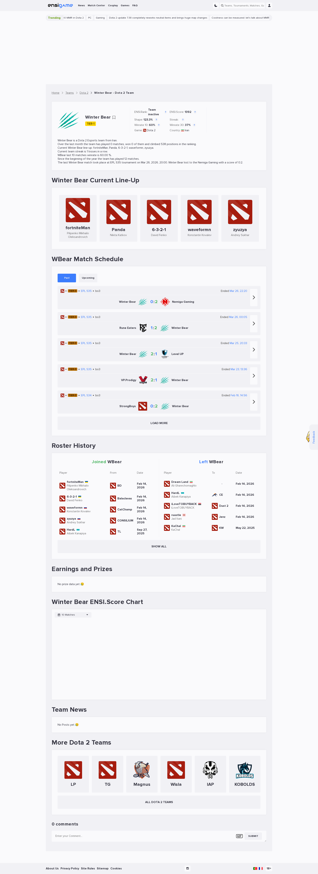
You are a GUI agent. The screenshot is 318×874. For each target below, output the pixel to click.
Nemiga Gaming (208, 162)
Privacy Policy (70, 868)
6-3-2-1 (123, 148)
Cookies (116, 868)
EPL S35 (115, 162)
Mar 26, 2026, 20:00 (154, 162)
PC (73, 17)
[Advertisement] (159, 52)
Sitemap (103, 868)
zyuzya (148, 148)
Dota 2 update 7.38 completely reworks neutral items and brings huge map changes (141, 17)
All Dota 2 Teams (159, 802)
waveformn (136, 148)
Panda (113, 148)
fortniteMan (100, 148)
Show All (159, 546)
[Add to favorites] (114, 117)
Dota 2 (151, 130)
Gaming (83, 17)
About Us (52, 868)
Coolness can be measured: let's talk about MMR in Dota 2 (229, 17)
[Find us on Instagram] (187, 868)
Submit (253, 836)
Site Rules (88, 868)
